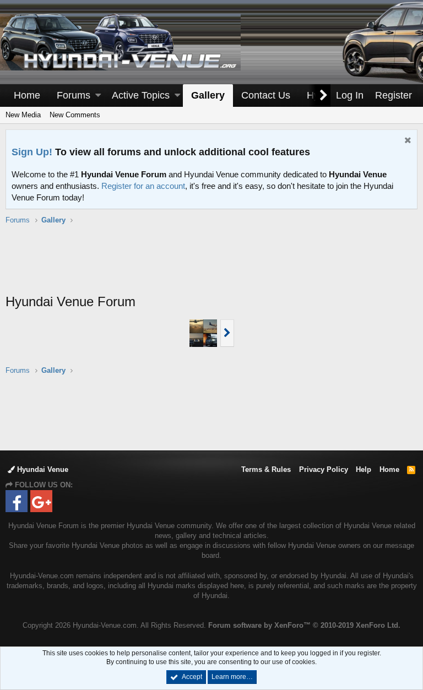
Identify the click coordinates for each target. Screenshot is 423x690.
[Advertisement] (211, 265)
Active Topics (141, 95)
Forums (73, 95)
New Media (23, 115)
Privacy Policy (323, 469)
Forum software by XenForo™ (304, 625)
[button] (98, 95)
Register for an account (143, 186)
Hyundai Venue (41, 469)
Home (27, 95)
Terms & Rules (266, 469)
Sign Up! (32, 151)
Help (363, 469)
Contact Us (265, 95)
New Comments (75, 115)
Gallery (208, 95)
